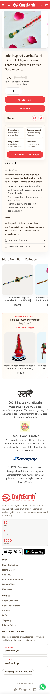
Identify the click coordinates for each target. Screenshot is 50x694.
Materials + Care (18, 240)
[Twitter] (30, 689)
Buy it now (25, 108)
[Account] (41, 5)
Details (12, 170)
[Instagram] (20, 689)
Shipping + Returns (19, 246)
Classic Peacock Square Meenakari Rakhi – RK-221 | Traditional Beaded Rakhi (18, 299)
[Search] (9, 5)
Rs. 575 (20, 372)
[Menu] (3, 5)
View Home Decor (25, 327)
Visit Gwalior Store (11, 605)
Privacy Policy (9, 625)
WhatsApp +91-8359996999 (18, 671)
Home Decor (8, 570)
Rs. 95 (17, 304)
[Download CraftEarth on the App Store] (12, 551)
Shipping (6, 620)
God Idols (7, 574)
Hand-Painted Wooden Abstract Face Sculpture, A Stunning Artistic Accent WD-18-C (19, 367)
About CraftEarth (10, 600)
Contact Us (7, 610)
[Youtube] (25, 689)
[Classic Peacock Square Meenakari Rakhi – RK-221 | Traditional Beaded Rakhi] (17, 279)
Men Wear (7, 589)
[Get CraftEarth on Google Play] (34, 551)
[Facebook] (15, 689)
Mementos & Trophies (12, 579)
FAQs (4, 615)
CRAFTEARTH (28, 683)
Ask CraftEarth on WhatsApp (25, 154)
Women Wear (8, 584)
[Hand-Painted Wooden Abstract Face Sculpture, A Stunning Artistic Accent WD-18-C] (19, 347)
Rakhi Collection (10, 565)
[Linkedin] (34, 689)
